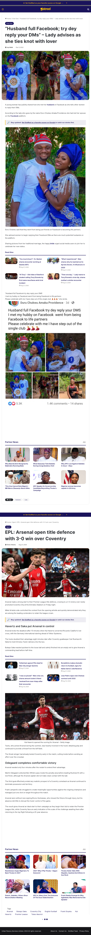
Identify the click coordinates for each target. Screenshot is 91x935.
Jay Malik (10, 47)
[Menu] (3, 10)
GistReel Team (73, 931)
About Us (54, 931)
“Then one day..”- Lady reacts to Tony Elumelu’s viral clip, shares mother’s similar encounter (73, 277)
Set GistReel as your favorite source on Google (43, 3)
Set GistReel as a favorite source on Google (38, 122)
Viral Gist (15, 18)
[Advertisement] (45, 425)
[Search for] (88, 10)
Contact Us (62, 931)
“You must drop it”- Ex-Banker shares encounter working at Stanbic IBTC (30, 262)
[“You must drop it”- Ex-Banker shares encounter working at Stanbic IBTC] (11, 261)
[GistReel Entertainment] (45, 9)
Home (8, 18)
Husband (18, 500)
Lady (26, 500)
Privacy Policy (84, 931)
